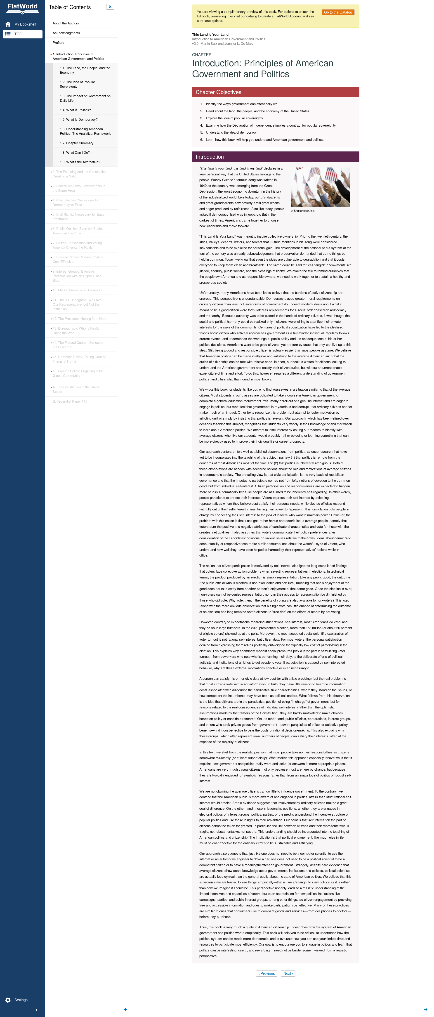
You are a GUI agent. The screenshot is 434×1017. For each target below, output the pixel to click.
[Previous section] (125, 1009)
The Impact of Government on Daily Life (85, 98)
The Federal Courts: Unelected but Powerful (78, 344)
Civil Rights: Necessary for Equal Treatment (79, 216)
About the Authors (66, 23)
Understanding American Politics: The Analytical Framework (85, 131)
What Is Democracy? (79, 119)
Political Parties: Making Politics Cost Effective (78, 259)
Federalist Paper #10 (70, 401)
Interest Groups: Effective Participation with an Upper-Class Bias (77, 276)
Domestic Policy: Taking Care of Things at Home (79, 358)
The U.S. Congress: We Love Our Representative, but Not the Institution (77, 304)
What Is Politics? (75, 110)
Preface (58, 42)
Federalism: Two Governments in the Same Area (79, 188)
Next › (288, 973)
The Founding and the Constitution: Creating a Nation (80, 173)
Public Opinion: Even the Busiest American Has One (78, 230)
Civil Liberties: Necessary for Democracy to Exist (76, 202)
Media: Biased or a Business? (77, 290)
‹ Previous (267, 973)
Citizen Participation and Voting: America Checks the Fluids (78, 245)
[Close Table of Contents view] (110, 6)
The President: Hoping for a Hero (79, 318)
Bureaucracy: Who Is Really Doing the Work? (76, 330)
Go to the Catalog (338, 12)
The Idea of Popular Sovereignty (77, 84)
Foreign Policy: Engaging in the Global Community (78, 373)
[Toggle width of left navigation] (36, 1010)
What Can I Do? (75, 152)
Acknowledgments (66, 33)
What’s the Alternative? (80, 162)
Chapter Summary (77, 143)
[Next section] (425, 1009)
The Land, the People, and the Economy (85, 70)
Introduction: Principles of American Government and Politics (78, 56)
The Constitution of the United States (76, 389)
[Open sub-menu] (51, 54)
